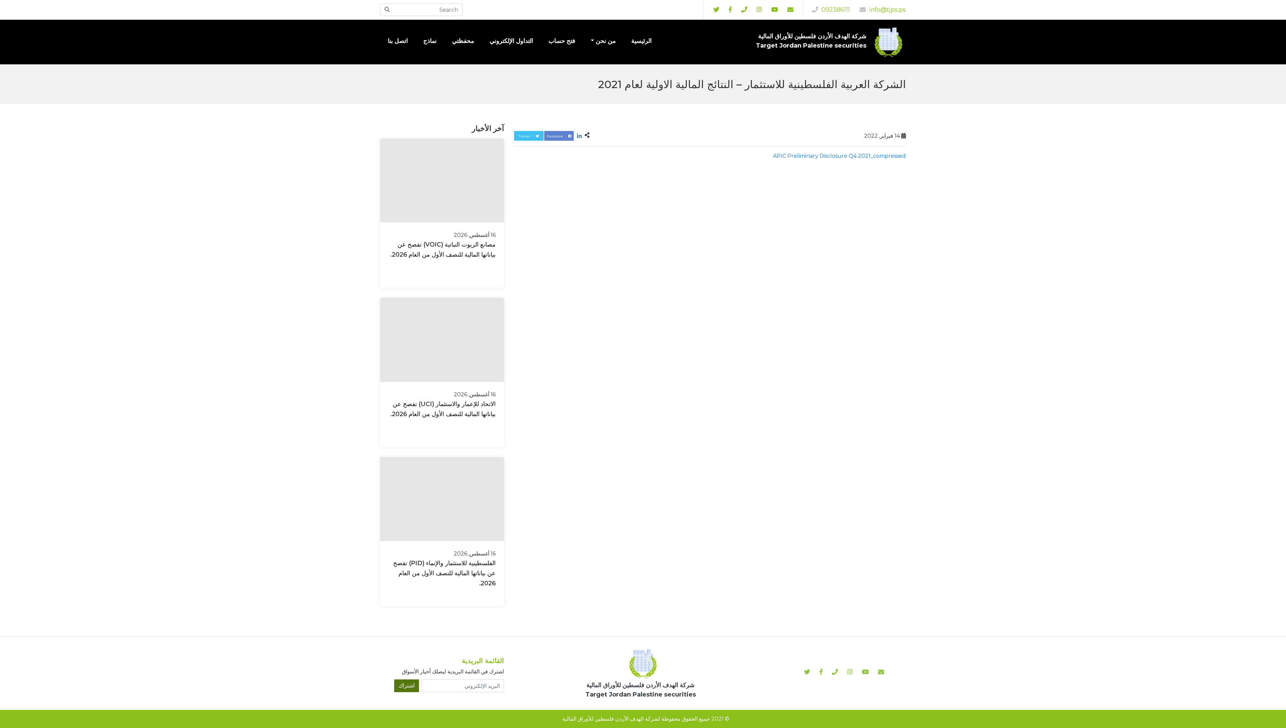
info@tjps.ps (886, 9)
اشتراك (407, 685)
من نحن (606, 41)
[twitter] (716, 9)
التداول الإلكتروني (511, 41)
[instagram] (774, 9)
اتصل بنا (398, 41)
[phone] (744, 9)
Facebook (555, 136)
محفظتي (463, 41)
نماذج (430, 41)
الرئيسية (641, 41)
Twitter (525, 136)
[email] (790, 9)
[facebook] (730, 9)
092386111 (835, 9)
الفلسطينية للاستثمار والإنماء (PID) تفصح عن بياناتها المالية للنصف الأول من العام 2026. (444, 573)
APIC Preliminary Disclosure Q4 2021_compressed (839, 156)
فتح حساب (562, 41)
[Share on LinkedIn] (579, 136)
